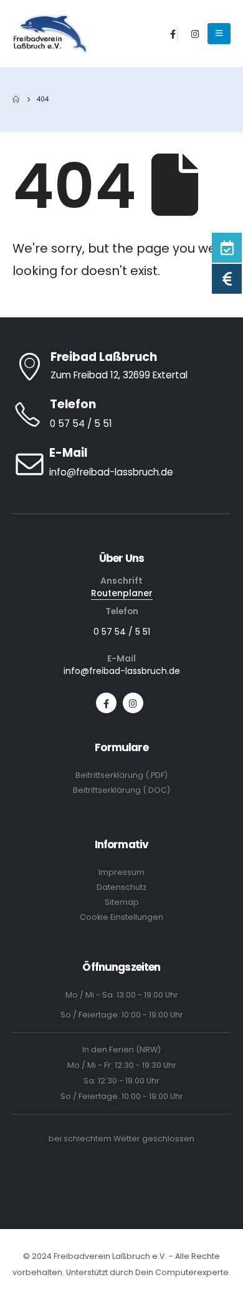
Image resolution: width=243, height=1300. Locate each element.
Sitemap (122, 902)
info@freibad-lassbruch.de (122, 671)
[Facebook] (173, 33)
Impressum (121, 872)
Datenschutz (121, 887)
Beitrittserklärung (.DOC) (121, 790)
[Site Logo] (50, 34)
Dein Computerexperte (182, 1272)
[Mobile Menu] (219, 33)
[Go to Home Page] (15, 99)
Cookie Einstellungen (121, 917)
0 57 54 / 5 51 (121, 631)
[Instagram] (195, 33)
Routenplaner (122, 593)
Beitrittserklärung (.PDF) (121, 775)
